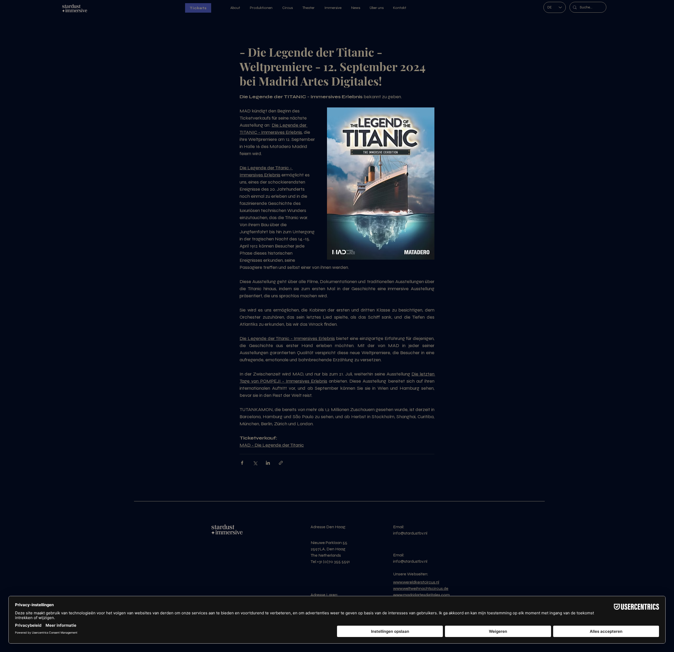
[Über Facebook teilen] (242, 462)
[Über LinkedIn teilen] (267, 462)
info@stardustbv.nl (410, 533)
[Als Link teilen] (280, 462)
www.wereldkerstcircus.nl (416, 582)
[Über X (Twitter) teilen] (254, 462)
